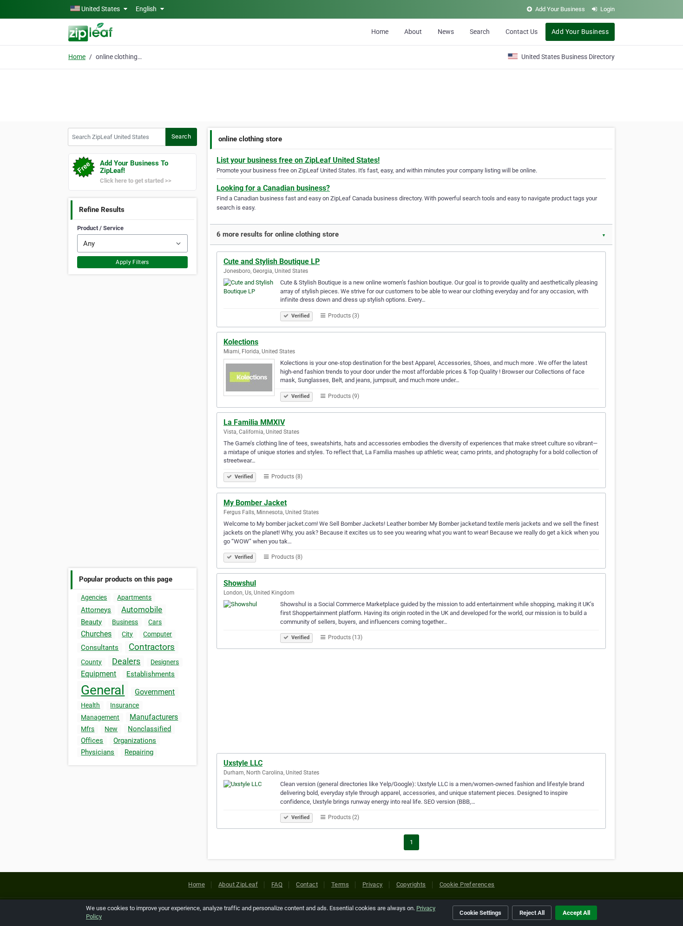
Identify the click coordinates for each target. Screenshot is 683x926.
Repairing (139, 752)
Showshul (239, 583)
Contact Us (522, 31)
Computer (157, 634)
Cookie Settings (480, 912)
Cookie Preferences (467, 884)
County (91, 662)
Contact (307, 884)
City (127, 634)
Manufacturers (154, 717)
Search (480, 31)
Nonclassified (149, 729)
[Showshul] (251, 620)
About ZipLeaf (238, 884)
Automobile (141, 609)
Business (125, 622)
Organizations (134, 740)
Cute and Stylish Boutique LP (271, 261)
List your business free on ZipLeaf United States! (298, 160)
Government (155, 692)
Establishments (150, 674)
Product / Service (100, 228)
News (446, 31)
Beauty (91, 622)
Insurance (124, 705)
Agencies (94, 597)
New (111, 729)
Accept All (576, 912)
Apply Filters (132, 262)
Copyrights (411, 884)
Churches (96, 633)
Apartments (134, 597)
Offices (92, 740)
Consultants (99, 647)
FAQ (276, 884)
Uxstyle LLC (243, 763)
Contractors (152, 647)
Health (90, 705)
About (413, 31)
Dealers (126, 661)
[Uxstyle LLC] (251, 800)
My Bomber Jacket (255, 502)
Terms (340, 884)
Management (100, 717)
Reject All (532, 912)
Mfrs (87, 729)
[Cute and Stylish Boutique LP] (251, 298)
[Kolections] (251, 379)
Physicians (97, 752)
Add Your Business (580, 31)
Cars (155, 622)
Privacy (372, 884)
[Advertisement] (341, 94)
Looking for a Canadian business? (273, 188)
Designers (165, 662)
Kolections (240, 341)
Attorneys (96, 610)
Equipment (98, 673)
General (103, 690)
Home (379, 31)
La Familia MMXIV (254, 422)
